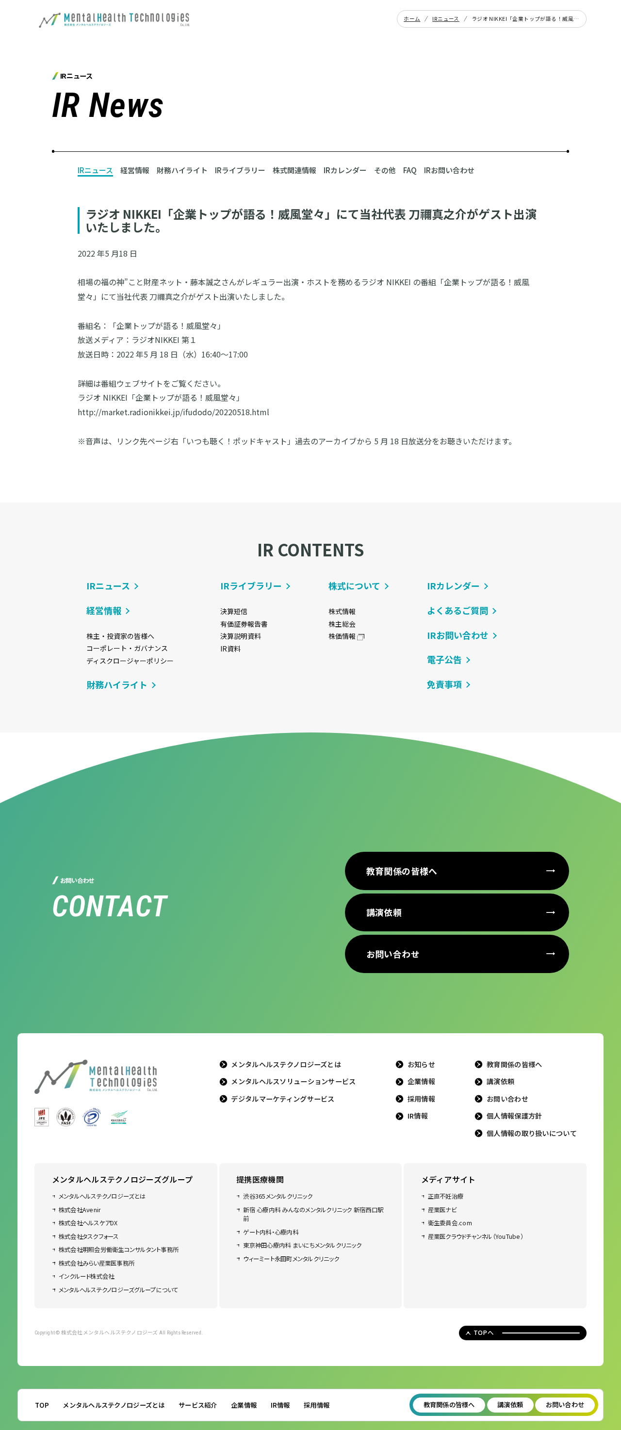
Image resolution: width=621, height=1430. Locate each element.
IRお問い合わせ (449, 170)
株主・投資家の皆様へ (120, 636)
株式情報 (342, 611)
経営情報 (134, 170)
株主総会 (342, 624)
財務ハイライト (182, 170)
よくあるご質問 (457, 610)
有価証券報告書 (244, 624)
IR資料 (230, 648)
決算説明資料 (240, 636)
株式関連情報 (294, 170)
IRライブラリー (240, 170)
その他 (385, 170)
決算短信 (233, 611)
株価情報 (342, 636)
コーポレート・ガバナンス (127, 648)
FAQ (410, 170)
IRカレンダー (345, 170)
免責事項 (444, 684)
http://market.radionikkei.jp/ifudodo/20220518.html (173, 412)
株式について (354, 585)
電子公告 (444, 659)
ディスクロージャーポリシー (130, 661)
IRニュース (95, 170)
